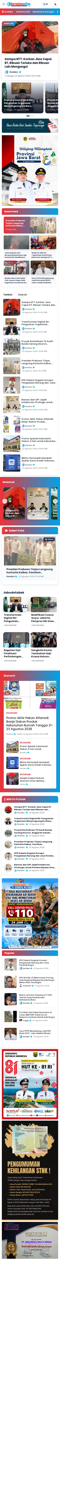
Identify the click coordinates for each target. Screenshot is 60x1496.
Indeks (9, 12)
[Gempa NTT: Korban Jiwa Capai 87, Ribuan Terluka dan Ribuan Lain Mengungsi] (14, 503)
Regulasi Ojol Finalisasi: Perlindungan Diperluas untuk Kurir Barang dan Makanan (15, 658)
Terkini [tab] (7, 294)
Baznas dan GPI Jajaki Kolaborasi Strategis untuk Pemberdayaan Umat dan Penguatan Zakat (34, 867)
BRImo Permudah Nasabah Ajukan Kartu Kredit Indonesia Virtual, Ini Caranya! (36, 763)
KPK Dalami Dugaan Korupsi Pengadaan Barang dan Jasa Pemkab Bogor (34, 856)
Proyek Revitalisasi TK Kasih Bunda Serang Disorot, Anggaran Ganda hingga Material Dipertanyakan (33, 833)
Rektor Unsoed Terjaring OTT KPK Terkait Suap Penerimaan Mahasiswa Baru (35, 997)
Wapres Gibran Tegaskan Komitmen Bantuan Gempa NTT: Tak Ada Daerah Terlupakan (42, 257)
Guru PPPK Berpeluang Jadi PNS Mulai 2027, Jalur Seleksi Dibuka (43, 280)
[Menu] (3, 4)
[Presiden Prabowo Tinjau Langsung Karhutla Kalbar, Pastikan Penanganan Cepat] (8, 844)
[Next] (55, 501)
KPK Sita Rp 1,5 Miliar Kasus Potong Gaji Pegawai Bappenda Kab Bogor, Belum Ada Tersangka (37, 980)
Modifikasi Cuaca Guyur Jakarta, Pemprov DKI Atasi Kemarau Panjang (42, 619)
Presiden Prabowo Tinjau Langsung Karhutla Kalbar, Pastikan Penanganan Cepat (16, 225)
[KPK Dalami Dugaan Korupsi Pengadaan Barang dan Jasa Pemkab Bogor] (8, 856)
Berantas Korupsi (43, 12)
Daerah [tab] (22, 294)
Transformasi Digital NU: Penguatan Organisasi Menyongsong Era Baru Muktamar (15, 622)
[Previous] (4, 501)
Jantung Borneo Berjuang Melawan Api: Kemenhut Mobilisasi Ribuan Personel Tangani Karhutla (16, 257)
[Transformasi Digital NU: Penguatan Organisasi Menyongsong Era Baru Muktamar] (8, 821)
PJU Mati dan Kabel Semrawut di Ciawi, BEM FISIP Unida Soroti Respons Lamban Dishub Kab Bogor (37, 1014)
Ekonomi (11, 713)
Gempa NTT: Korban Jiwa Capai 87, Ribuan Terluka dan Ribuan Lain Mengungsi (33, 810)
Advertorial (23, 12)
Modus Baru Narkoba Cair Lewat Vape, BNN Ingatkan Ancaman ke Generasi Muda (15, 281)
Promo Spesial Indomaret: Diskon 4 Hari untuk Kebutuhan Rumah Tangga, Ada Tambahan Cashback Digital (35, 747)
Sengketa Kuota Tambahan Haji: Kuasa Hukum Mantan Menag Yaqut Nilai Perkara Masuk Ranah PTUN (43, 658)
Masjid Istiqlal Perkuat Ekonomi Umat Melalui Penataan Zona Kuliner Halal (35, 779)
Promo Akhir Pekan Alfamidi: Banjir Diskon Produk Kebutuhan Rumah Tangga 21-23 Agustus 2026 (29, 723)
